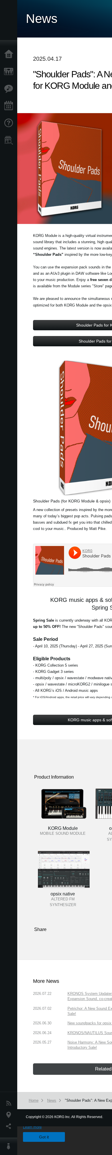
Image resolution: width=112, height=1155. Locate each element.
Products (10, 71)
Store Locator (10, 140)
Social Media (10, 1126)
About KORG (10, 1146)
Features (10, 88)
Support (10, 123)
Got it (44, 1137)
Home (10, 54)
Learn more (32, 1127)
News (10, 1103)
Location (10, 1115)
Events (10, 106)
